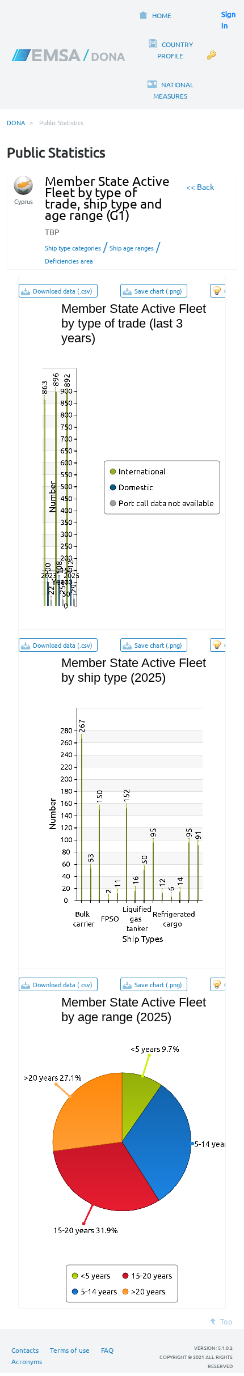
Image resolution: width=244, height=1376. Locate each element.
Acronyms (26, 1361)
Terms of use (70, 1349)
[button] (58, 291)
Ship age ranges (132, 247)
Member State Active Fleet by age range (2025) (133, 1009)
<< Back (200, 186)
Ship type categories (73, 247)
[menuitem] (154, 14)
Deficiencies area (69, 260)
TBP (52, 232)
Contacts (25, 1349)
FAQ (107, 1349)
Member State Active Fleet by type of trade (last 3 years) (133, 323)
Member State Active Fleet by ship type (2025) (133, 670)
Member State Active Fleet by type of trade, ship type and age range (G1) (107, 197)
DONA (16, 122)
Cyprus (23, 201)
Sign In (228, 19)
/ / (102, 252)
